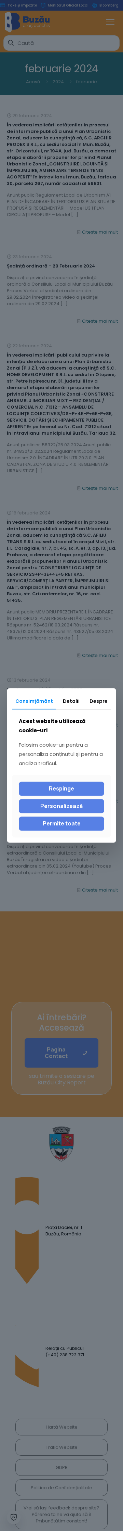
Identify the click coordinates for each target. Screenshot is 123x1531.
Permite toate (62, 823)
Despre (99, 701)
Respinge (61, 788)
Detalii (71, 701)
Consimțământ (34, 701)
